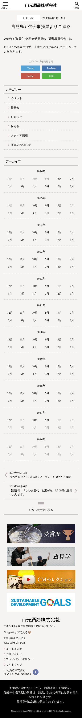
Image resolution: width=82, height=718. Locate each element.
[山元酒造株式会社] (41, 5)
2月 (60, 186)
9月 (47, 205)
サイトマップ (14, 664)
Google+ (31, 76)
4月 (35, 213)
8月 (60, 178)
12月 (10, 232)
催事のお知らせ (21, 144)
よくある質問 (14, 649)
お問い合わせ (14, 654)
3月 (47, 186)
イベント (16, 98)
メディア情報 (19, 135)
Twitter (30, 68)
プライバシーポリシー (19, 659)
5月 (22, 186)
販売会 (15, 107)
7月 (72, 178)
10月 (34, 205)
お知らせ (28, 18)
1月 (72, 186)
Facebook (51, 68)
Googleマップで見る (16, 632)
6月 (10, 213)
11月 (22, 205)
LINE (51, 76)
